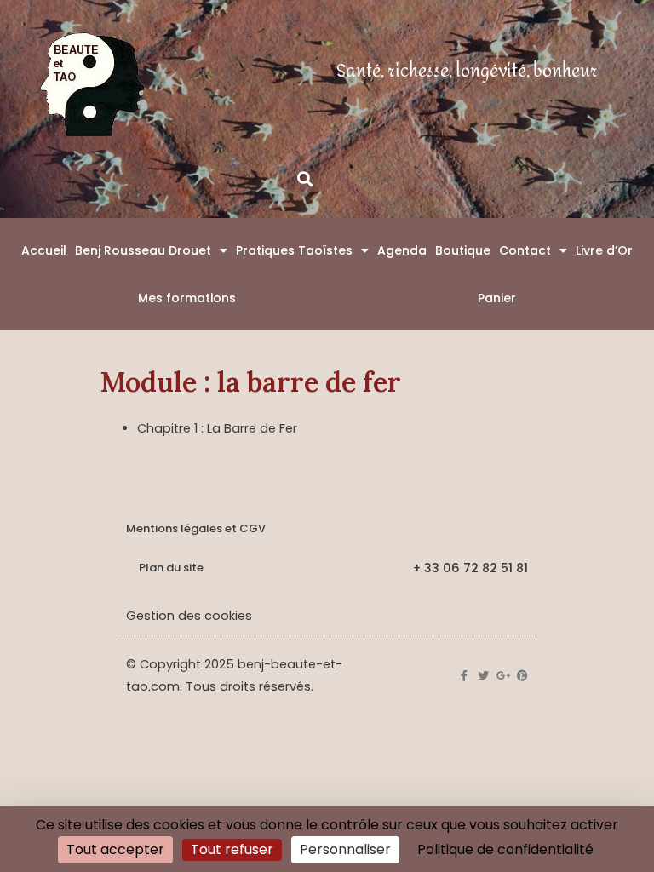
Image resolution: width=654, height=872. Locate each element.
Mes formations (187, 298)
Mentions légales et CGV (196, 528)
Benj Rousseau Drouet (143, 250)
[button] (304, 178)
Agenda (402, 250)
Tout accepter (115, 849)
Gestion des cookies (189, 615)
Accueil (43, 250)
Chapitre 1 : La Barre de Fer (217, 428)
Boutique (462, 250)
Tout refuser (232, 849)
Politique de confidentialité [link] (505, 849)
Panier (497, 298)
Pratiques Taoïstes (294, 250)
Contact (525, 250)
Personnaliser (345, 849)
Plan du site (171, 567)
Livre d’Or (604, 250)
